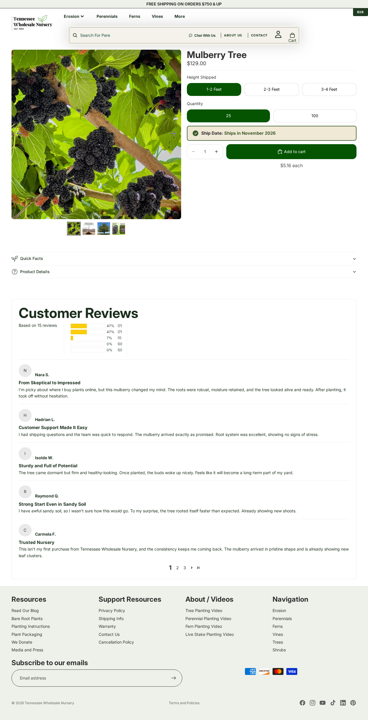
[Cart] (352, 22)
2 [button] (177, 567)
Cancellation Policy (116, 642)
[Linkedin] (343, 702)
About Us (261, 22)
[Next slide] (174, 134)
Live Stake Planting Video (209, 634)
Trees (278, 642)
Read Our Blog (25, 610)
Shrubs (279, 650)
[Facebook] (302, 702)
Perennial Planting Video (208, 618)
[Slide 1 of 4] (74, 228)
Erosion (279, 610)
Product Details (35, 271)
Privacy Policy (112, 610)
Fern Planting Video (203, 626)
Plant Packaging (27, 634)
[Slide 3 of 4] (103, 228)
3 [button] (184, 567)
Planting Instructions (31, 626)
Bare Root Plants (27, 618)
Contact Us (109, 634)
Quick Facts (31, 258)
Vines (278, 634)
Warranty (107, 626)
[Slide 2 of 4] (89, 228)
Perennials (282, 618)
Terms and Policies (184, 703)
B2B (360, 12)
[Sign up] (174, 678)
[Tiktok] (332, 702)
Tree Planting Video (203, 610)
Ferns (278, 626)
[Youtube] (322, 702)
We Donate (22, 642)
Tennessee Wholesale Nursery (49, 703)
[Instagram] (312, 702)
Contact (287, 22)
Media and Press (27, 650)
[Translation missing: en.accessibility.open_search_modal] (129, 35)
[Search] (205, 22)
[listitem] (74, 16)
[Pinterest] (353, 702)
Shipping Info (111, 618)
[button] (191, 567)
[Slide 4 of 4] (118, 228)
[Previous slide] (18, 134)
